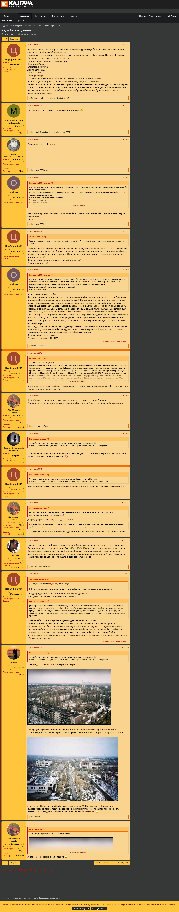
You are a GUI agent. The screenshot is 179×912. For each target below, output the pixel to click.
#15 (127, 824)
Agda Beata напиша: (38, 508)
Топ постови (58, 16)
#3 (127, 139)
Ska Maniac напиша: (37, 439)
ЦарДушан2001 (10, 34)
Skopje (21, 171)
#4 (127, 177)
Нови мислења (8, 21)
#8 (127, 395)
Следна (13, 39)
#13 (127, 574)
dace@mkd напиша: (37, 601)
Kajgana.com (9, 16)
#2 (127, 105)
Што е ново (40, 16)
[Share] (123, 44)
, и (50, 98)
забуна (53, 519)
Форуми (24, 16)
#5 (127, 231)
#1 (127, 44)
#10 (127, 469)
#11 (127, 502)
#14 (127, 647)
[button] (48, 16)
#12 (127, 540)
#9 (127, 433)
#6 (127, 269)
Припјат (79, 527)
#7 (127, 353)
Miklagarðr (20, 427)
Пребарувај (22, 21)
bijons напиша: (35, 829)
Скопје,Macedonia (17, 567)
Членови (73, 16)
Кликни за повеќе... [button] (78, 205)
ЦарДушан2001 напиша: (39, 183)
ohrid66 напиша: (36, 236)
